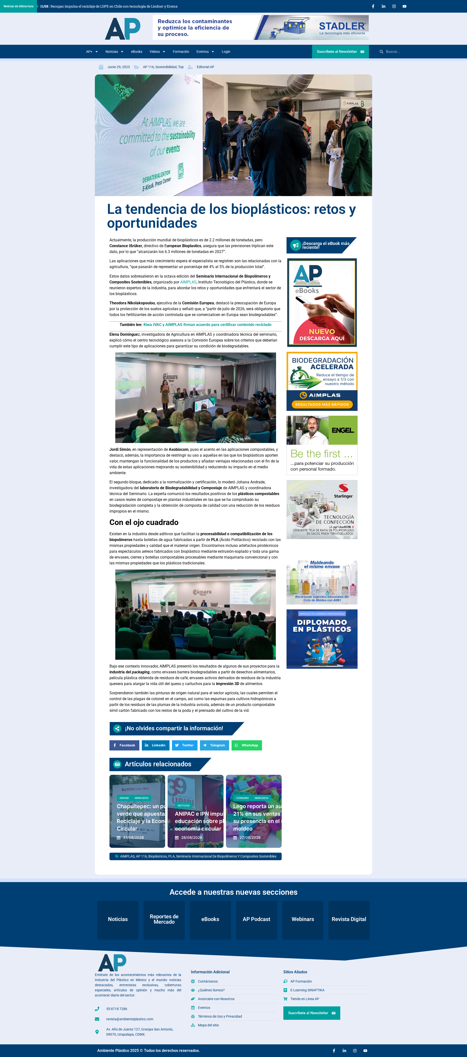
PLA (171, 856)
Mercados (141, 797)
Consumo (242, 797)
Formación (181, 52)
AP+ (89, 52)
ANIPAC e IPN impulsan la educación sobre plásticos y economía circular (211, 821)
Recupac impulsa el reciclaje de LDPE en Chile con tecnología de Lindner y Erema (109, 6)
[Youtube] (404, 6)
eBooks (136, 52)
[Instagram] (394, 6)
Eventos (203, 52)
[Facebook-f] (373, 6)
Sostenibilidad (166, 67)
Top (181, 67)
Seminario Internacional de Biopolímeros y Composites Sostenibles (226, 856)
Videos (155, 52)
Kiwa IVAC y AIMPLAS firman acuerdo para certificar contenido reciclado (207, 324)
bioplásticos (157, 856)
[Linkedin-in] (383, 6)
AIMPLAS (188, 282)
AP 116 (148, 67)
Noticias (112, 52)
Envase (124, 797)
